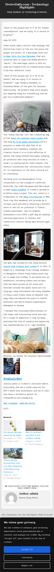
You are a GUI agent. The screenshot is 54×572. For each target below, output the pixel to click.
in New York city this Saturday (19, 56)
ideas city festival (32, 196)
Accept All (27, 549)
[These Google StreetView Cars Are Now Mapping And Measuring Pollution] (12, 453)
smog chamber (18, 189)
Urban (33, 488)
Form (29, 486)
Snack (20, 488)
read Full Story (27, 403)
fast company (10, 403)
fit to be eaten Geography (26, 141)
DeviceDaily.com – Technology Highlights (27, 6)
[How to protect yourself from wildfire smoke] (35, 425)
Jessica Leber (12, 379)
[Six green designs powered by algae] (12, 425)
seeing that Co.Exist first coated (20, 266)
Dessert (17, 486)
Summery (27, 488)
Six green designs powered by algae (12, 434)
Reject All (27, 565)
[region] (27, 544)
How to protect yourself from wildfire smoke (34, 435)
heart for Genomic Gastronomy (27, 138)
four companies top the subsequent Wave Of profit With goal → (27, 516)
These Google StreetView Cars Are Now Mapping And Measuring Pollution (12, 466)
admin (34, 493)
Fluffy (23, 486)
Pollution (44, 486)
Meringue (35, 486)
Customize (27, 557)
